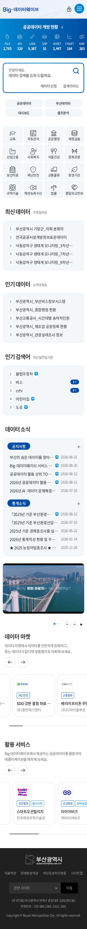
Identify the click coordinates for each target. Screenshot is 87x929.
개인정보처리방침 (54, 873)
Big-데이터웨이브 (21, 10)
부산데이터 (63, 103)
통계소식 (19, 503)
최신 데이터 (17, 211)
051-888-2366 (42, 906)
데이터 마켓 (17, 636)
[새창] (44, 860)
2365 (56, 906)
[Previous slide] (10, 662)
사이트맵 (77, 873)
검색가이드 (71, 86)
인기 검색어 (17, 356)
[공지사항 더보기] (79, 447)
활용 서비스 (17, 744)
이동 (69, 887)
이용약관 (10, 873)
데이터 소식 (17, 429)
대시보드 (24, 112)
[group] (40, 588)
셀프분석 (63, 112)
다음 (74, 625)
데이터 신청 (49, 86)
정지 (81, 625)
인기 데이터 (17, 284)
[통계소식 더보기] (79, 504)
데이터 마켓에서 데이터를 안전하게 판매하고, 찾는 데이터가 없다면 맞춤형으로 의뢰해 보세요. (38, 648)
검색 (76, 71)
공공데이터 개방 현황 (40, 27)
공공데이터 (24, 103)
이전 (67, 625)
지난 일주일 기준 (43, 357)
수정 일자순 (40, 212)
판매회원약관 (29, 873)
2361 (63, 906)
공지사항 (19, 446)
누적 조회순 (40, 284)
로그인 (69, 9)
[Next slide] (23, 662)
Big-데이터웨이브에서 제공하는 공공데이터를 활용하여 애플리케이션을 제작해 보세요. (43, 756)
